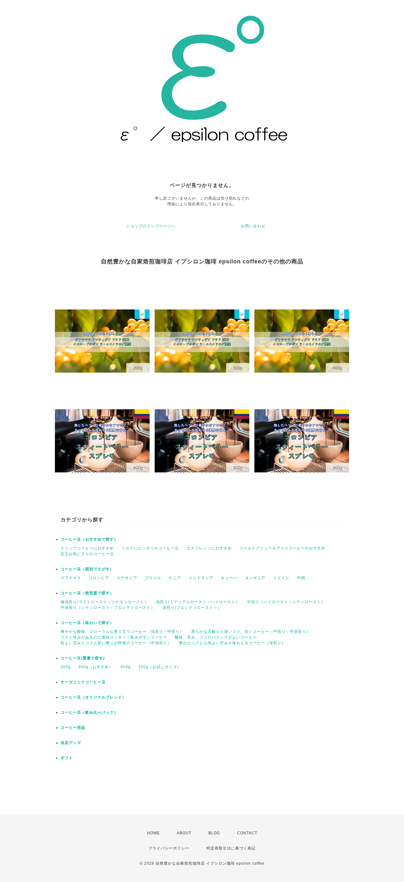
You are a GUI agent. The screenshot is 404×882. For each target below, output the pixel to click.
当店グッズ (71, 743)
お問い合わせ (253, 226)
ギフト (67, 758)
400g (126, 667)
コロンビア (99, 578)
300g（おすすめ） (95, 667)
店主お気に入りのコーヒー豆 (87, 554)
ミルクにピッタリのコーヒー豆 (150, 548)
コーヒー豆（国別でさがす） (87, 569)
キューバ (229, 578)
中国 (301, 578)
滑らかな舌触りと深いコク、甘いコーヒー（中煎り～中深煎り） (250, 631)
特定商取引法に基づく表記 (231, 848)
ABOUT (184, 833)
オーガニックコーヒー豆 (83, 682)
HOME (153, 833)
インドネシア (201, 578)
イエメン (281, 578)
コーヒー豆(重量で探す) (83, 658)
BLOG (214, 833)
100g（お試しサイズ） (159, 667)
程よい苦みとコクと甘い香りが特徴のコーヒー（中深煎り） (116, 643)
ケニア (175, 578)
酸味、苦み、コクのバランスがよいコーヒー (216, 637)
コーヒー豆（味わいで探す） (87, 623)
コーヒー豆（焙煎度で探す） (87, 593)
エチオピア (127, 578)
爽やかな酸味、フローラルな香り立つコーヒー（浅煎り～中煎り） (122, 631)
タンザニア (255, 578)
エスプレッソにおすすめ (209, 548)
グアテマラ (71, 578)
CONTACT (247, 833)
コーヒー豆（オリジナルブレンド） (93, 697)
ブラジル (153, 578)
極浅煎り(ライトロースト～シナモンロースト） (104, 602)
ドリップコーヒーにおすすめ (87, 548)
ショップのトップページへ (150, 226)
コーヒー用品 (73, 727)
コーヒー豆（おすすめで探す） (89, 539)
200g (66, 667)
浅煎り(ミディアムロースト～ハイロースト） (198, 602)
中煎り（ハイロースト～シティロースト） (286, 602)
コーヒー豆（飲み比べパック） (89, 712)
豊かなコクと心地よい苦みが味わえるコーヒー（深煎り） (232, 643)
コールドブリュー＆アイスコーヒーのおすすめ (282, 548)
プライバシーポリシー (168, 848)
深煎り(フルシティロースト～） (192, 607)
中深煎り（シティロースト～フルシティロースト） (108, 607)
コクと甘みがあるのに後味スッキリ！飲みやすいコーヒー (114, 637)
